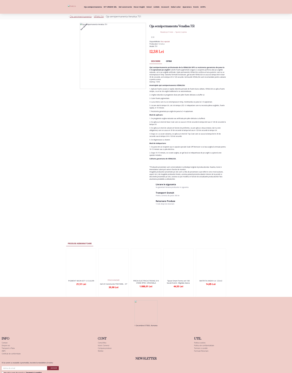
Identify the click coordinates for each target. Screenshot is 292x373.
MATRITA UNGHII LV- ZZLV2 (210, 281)
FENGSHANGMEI (114, 280)
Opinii (169, 61)
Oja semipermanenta (81, 16)
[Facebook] (142, 330)
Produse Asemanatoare (80, 243)
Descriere (155, 61)
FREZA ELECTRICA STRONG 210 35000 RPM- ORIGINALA (146, 282)
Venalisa (161, 44)
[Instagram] (149, 330)
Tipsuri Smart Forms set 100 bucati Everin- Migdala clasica (178, 282)
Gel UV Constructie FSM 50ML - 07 (113, 284)
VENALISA (99, 16)
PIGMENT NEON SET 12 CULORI (81, 281)
